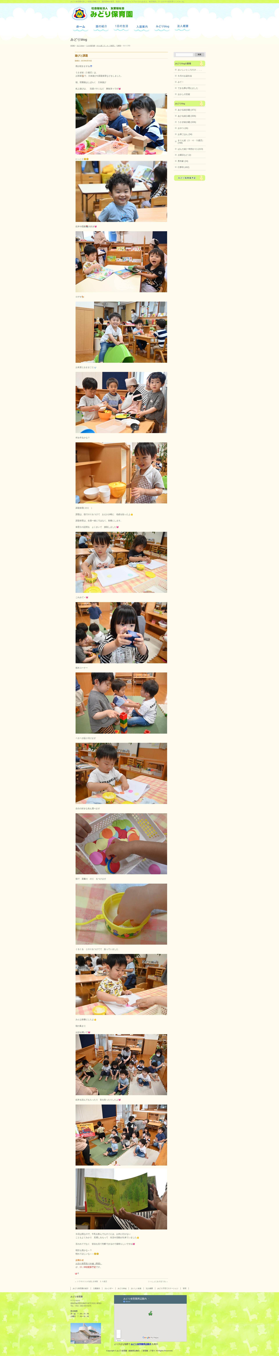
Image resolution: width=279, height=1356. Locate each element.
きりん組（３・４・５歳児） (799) (191, 141)
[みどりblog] (162, 28)
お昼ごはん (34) (185, 134)
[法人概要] (182, 28)
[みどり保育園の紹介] (101, 28)
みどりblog (80, 45)
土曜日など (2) (184, 155)
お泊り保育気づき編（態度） (89, 1264)
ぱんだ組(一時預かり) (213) (190, 149)
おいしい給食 (136, 1288)
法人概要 (149, 1288)
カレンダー (108, 1288)
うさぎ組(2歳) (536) (187, 122)
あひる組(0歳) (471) (187, 110)
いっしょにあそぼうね (158, 1281)
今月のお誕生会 (185, 76)
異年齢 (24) (183, 161)
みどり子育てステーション (167, 1288)
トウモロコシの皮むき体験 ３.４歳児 (91, 1281)
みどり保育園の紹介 (80, 1288)
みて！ (181, 82)
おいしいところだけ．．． (190, 70)
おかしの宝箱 (184, 94)
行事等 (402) (183, 167)
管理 (184, 1288)
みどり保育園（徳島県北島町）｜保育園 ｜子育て (136, 1351)
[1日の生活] (121, 28)
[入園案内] (142, 28)
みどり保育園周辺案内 (141, 1344)
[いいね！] (76, 1274)
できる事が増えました (188, 88)
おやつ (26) (183, 128)
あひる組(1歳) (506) (187, 116)
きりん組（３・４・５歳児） (105, 45)
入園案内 (96, 1288)
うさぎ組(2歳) (90, 45)
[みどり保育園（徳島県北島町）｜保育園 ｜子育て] (101, 18)
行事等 (119, 45)
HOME (72, 45)
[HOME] (80, 28)
